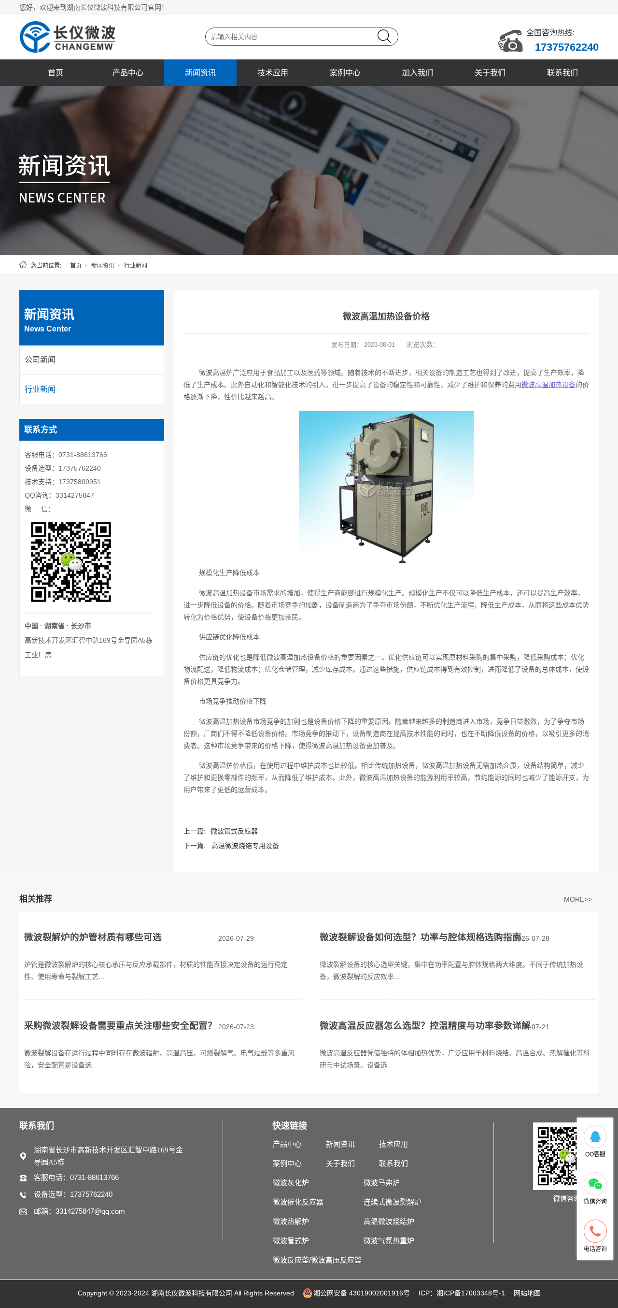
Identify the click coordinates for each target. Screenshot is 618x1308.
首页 (55, 73)
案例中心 (345, 73)
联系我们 (562, 73)
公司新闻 (40, 360)
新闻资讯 (200, 73)
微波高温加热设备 (548, 384)
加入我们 (417, 73)
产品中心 (127, 73)
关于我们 (490, 73)
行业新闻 (135, 265)
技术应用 (272, 73)
